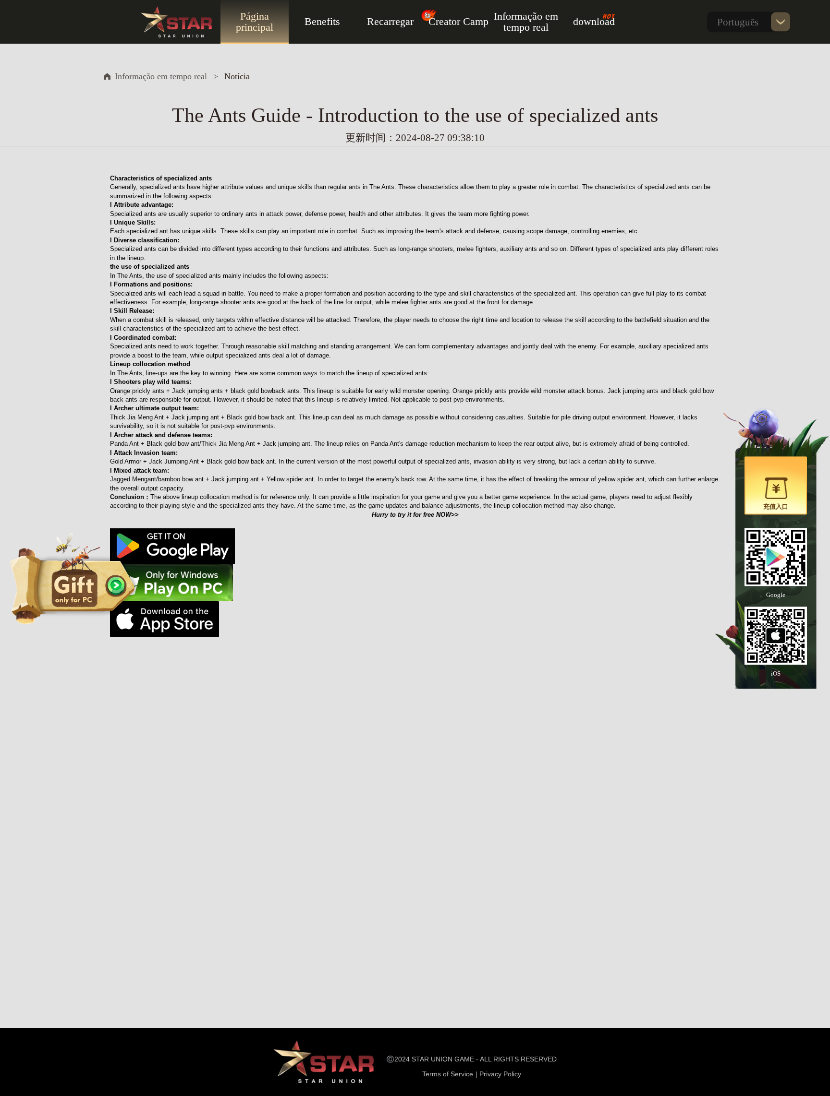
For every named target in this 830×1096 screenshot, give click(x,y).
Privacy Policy (500, 1074)
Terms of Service (447, 1074)
